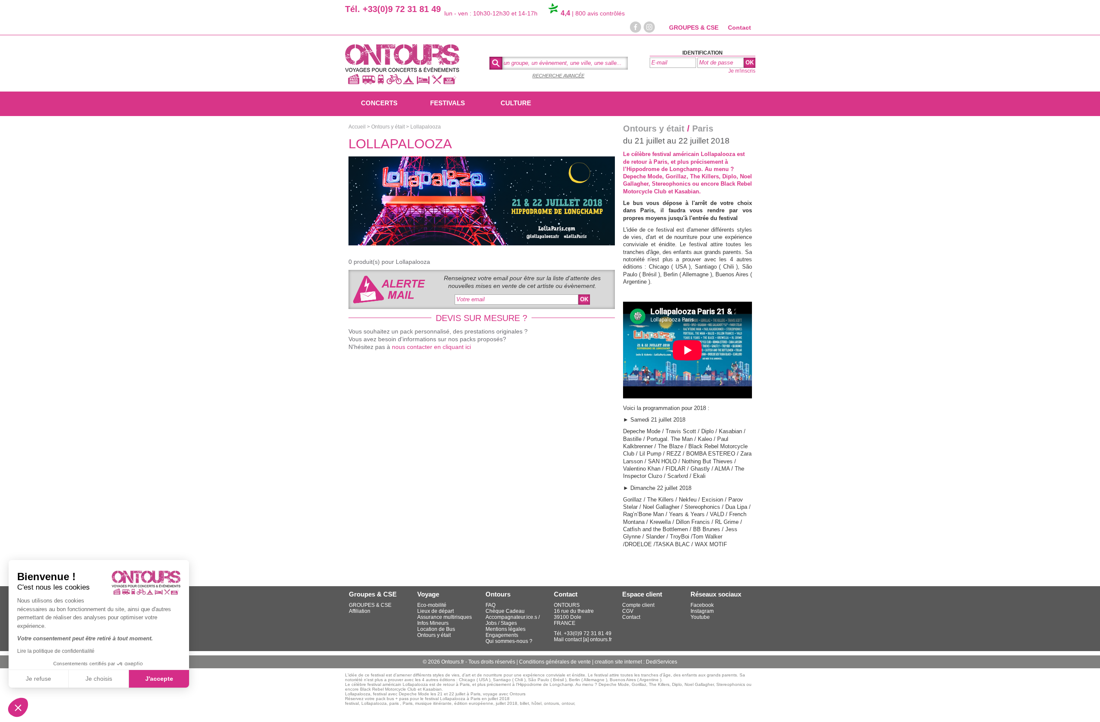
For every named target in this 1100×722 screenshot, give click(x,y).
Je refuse (38, 678)
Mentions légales (506, 629)
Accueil (357, 127)
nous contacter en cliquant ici (431, 346)
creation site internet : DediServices (636, 662)
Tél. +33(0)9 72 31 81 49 (393, 9)
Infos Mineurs (433, 623)
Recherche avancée (558, 75)
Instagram (702, 611)
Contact (739, 27)
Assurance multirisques (444, 617)
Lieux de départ (435, 611)
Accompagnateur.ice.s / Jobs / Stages (513, 620)
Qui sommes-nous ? (509, 641)
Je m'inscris (741, 71)
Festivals (447, 103)
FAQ (490, 605)
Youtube (700, 617)
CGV (627, 611)
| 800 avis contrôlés (593, 13)
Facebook (702, 605)
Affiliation (359, 611)
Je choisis (99, 678)
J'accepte (159, 678)
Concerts (379, 103)
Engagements (502, 635)
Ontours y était (388, 127)
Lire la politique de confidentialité (56, 651)
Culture (516, 103)
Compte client (638, 605)
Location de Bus (436, 629)
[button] (18, 707)
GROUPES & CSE (693, 27)
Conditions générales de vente (555, 662)
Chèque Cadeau (505, 611)
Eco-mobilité (431, 605)
